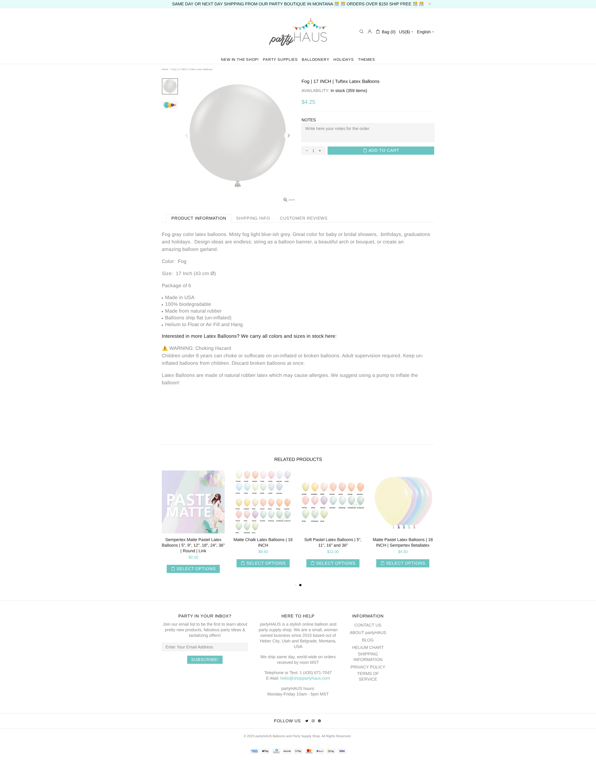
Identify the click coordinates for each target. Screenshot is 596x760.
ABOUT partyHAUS (368, 632)
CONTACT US (367, 625)
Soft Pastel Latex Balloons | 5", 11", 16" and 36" (333, 542)
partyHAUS (298, 31)
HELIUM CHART (368, 647)
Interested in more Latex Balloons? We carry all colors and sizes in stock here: (249, 336)
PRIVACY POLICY (368, 667)
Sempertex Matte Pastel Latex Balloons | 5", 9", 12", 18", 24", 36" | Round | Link (193, 545)
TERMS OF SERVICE (368, 676)
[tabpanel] (333, 523)
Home (165, 69)
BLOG (368, 640)
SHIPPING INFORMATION (368, 657)
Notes (308, 120)
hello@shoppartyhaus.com (305, 678)
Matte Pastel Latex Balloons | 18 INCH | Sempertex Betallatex (403, 542)
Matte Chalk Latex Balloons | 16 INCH (263, 542)
